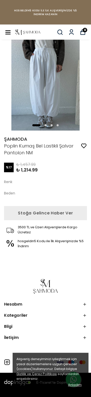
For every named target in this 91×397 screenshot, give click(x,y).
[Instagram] (7, 362)
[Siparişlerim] (71, 32)
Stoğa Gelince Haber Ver (45, 213)
